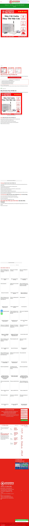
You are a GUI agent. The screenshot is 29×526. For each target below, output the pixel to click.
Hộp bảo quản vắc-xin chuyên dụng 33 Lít (14, 293)
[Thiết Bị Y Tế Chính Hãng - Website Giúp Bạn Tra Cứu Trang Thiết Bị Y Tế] (14, 2)
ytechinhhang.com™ (15, 411)
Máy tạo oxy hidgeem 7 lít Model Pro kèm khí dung (24, 293)
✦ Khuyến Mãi (23, 523)
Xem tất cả (16, 425)
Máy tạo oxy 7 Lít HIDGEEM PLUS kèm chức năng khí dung (5, 335)
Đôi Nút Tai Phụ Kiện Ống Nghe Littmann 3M (5, 321)
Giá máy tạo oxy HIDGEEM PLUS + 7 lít (14, 404)
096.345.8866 (8, 493)
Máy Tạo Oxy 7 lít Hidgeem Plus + (24, 321)
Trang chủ (3, 523)
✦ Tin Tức (27, 523)
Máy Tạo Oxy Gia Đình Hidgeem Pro (24, 348)
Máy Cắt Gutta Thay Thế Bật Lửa (5, 92)
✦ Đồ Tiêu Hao (13, 523)
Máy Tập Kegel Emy (24, 306)
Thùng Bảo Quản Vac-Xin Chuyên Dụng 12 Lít (14, 321)
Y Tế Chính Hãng (24, 194)
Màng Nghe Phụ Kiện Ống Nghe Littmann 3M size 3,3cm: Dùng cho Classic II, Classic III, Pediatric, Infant (24, 377)
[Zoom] (1, 66)
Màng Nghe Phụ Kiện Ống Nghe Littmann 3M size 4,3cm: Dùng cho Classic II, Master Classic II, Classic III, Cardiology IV (5, 377)
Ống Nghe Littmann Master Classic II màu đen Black (14, 376)
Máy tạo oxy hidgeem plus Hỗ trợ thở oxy (14, 307)
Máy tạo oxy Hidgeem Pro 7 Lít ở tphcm (5, 279)
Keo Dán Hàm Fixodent (4, 203)
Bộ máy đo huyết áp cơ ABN (24, 334)
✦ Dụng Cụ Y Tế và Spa (8, 523)
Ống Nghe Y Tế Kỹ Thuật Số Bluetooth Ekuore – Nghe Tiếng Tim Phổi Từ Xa (14, 335)
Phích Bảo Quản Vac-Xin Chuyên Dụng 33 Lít (14, 362)
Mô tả (1, 88)
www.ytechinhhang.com (7, 495)
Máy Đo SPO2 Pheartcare (14, 348)
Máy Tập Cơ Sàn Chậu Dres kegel (4, 404)
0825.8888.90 (7, 491)
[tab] (1, 88)
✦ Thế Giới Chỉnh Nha (18, 523)
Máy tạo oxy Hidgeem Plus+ (24, 390)
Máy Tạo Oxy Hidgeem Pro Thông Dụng (24, 279)
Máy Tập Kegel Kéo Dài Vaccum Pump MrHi (24, 404)
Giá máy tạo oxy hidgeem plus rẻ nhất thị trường (5, 362)
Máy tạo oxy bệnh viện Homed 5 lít (5, 390)
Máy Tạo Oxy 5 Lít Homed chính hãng (14, 279)
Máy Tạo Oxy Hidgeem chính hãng (5, 348)
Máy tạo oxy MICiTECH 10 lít (14, 390)
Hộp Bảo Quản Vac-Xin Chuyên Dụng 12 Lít (5, 307)
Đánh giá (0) (4, 88)
